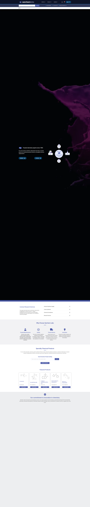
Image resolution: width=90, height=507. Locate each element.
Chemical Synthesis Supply (49, 306)
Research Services (47, 315)
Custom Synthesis (47, 309)
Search (37, 5)
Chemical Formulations (48, 312)
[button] (57, 306)
